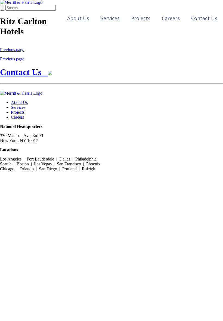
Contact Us (204, 18)
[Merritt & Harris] (21, 2)
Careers (171, 18)
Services (110, 18)
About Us (78, 18)
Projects (140, 18)
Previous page (12, 49)
